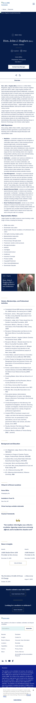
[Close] (33, 690)
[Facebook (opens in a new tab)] (12, 661)
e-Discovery (29, 576)
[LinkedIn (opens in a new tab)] (2, 661)
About (2, 651)
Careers (3, 649)
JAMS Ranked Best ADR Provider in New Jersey (9, 553)
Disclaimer (18, 634)
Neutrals (3, 634)
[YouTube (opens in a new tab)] (9, 661)
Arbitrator (21, 45)
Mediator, (15, 45)
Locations (3, 643)
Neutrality (17, 643)
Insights (3, 637)
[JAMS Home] (7, 4)
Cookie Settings (19, 646)
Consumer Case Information (22, 640)
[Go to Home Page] (6, 618)
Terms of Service (19, 651)
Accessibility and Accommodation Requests (23, 655)
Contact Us (18, 637)
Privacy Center (19, 649)
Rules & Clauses (5, 640)
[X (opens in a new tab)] (6, 661)
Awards (3, 549)
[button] (16, 75)
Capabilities (4, 646)
